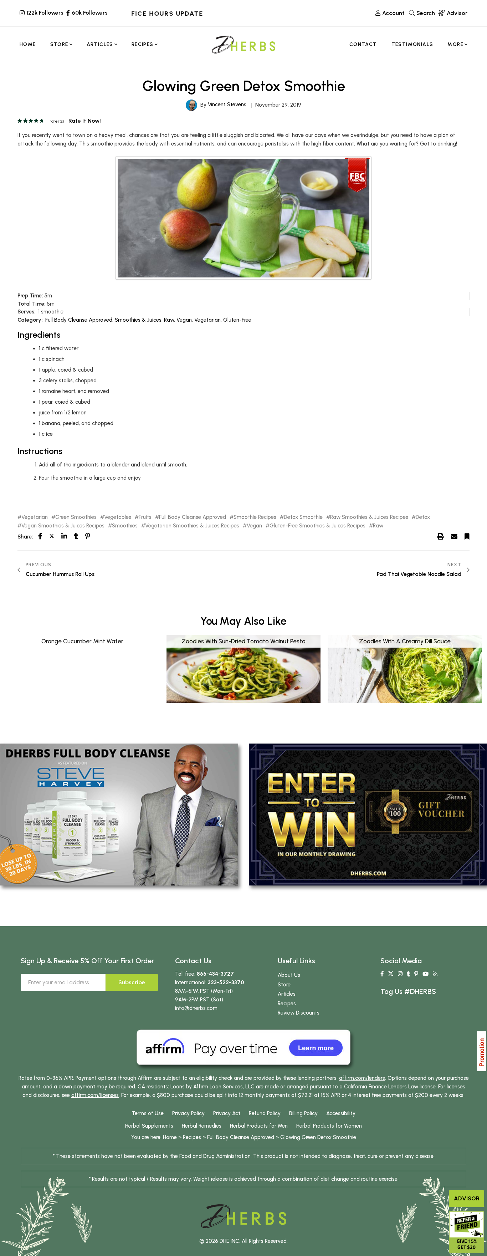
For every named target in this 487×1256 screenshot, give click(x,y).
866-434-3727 (215, 974)
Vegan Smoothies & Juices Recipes (62, 526)
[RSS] (435, 974)
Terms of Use (148, 1113)
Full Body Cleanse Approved (78, 320)
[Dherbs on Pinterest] (416, 974)
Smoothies (125, 526)
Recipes (287, 1003)
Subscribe (131, 982)
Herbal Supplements (149, 1126)
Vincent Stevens (227, 104)
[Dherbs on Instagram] (400, 974)
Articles (287, 994)
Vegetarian (207, 320)
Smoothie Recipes (255, 517)
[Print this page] (440, 536)
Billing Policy (303, 1113)
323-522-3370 (226, 982)
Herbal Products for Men (259, 1126)
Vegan (184, 320)
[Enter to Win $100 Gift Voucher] (368, 814)
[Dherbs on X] (391, 974)
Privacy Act (226, 1113)
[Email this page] (454, 536)
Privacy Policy (188, 1113)
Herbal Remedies (201, 1126)
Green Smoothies (76, 517)
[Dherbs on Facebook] (382, 974)
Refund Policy (265, 1113)
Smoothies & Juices (138, 320)
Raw (169, 320)
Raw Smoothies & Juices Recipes (369, 517)
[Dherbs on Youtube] (425, 974)
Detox (423, 517)
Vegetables (117, 517)
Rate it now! (84, 120)
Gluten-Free (237, 320)
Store (284, 984)
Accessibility (340, 1113)
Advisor (467, 1198)
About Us (289, 975)
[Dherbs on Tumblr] (408, 974)
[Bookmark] (467, 536)
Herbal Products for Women (329, 1126)
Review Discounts (298, 1013)
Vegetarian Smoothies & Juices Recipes (192, 526)
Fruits (145, 517)
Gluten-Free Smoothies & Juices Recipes (317, 526)
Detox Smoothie (303, 517)
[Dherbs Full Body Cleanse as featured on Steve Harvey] (119, 814)
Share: (25, 536)
